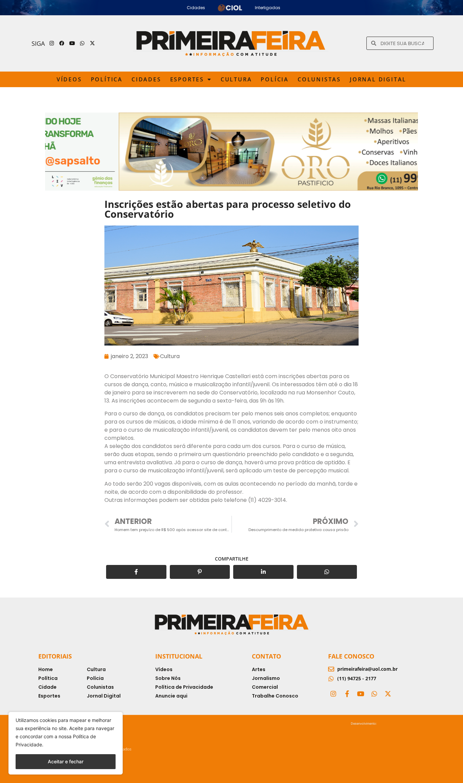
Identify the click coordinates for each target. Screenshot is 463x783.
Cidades (146, 79)
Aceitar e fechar (65, 761)
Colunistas (319, 79)
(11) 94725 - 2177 (356, 678)
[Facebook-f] (347, 693)
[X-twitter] (92, 43)
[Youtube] (72, 43)
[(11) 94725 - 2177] (331, 679)
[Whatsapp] (82, 43)
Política (107, 79)
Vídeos (69, 79)
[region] (65, 743)
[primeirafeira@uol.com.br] (331, 669)
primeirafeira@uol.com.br (367, 669)
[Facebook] (62, 43)
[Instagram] (52, 43)
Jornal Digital (378, 79)
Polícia (275, 79)
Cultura (236, 79)
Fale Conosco (351, 656)
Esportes (187, 79)
